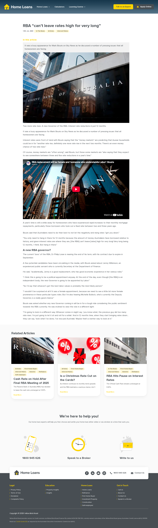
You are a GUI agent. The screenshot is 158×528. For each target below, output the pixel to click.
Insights (49, 493)
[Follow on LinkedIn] (92, 473)
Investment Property (89, 499)
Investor (32, 371)
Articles (51, 31)
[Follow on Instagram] (104, 473)
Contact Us (139, 473)
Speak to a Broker (125, 499)
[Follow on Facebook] (87, 473)
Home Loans (42, 7)
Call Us (120, 490)
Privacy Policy (16, 490)
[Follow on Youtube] (98, 473)
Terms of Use (16, 493)
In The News (40, 31)
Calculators (59, 7)
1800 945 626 (120, 473)
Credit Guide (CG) (21, 521)
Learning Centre (76, 7)
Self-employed (87, 505)
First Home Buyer (30, 368)
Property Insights (52, 490)
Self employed (20, 374)
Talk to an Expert (123, 7)
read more (17, 395)
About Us (121, 493)
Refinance (42, 371)
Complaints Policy (17, 499)
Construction (87, 502)
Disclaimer (14, 496)
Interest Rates (62, 31)
